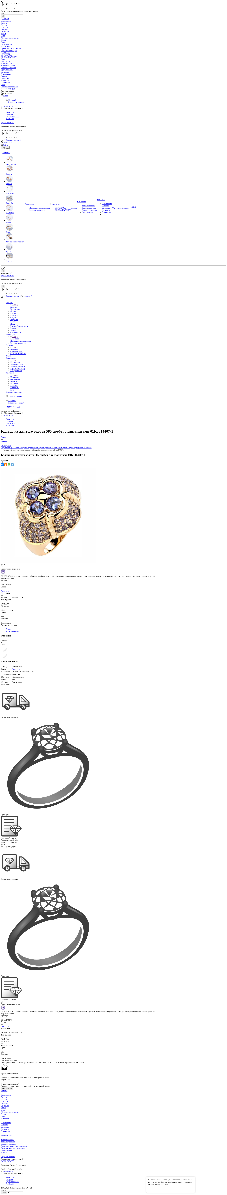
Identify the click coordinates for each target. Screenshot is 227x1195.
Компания (14, 377)
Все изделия (6, 1095)
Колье (37, 448)
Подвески (31, 448)
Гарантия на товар (8, 1144)
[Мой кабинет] (2, 299)
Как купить (15, 362)
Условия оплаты (7, 1140)
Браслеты (16, 448)
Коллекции (14, 339)
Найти (4, 1193)
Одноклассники (12, 117)
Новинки (88, 448)
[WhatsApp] (9, 464)
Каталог (13, 307)
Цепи (41, 448)
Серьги (4, 448)
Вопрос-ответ (6, 1150)
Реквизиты (5, 1131)
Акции (70, 448)
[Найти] (3, 16)
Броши (64, 448)
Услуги (4, 1152)
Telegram (9, 114)
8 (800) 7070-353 (8, 89)
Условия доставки (8, 1142)
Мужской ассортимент (53, 448)
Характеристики (12, 631)
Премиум (14, 349)
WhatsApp (10, 119)
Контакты (5, 1129)
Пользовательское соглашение (13, 1148)
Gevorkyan (5, 591)
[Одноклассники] (5, 464)
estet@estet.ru (8, 106)
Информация (6, 1135)
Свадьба (23, 448)
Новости (4, 1125)
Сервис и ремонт (8, 1157)
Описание (10, 629)
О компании (6, 1123)
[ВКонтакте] (2, 464)
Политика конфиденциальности (14, 1146)
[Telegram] (12, 464)
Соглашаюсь (154, 1189)
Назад (15, 305)
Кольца (10, 448)
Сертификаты (78, 448)
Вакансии (5, 1127)
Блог (3, 1133)
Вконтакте (10, 112)
